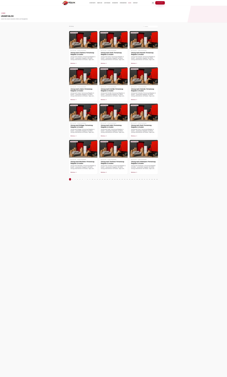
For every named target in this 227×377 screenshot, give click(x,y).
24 (127, 179)
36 (156, 179)
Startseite (92, 2)
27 (134, 179)
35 (154, 179)
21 (119, 179)
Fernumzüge (123, 2)
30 (142, 179)
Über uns (99, 2)
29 (139, 179)
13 (99, 179)
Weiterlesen (73, 63)
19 (114, 179)
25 (129, 179)
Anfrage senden (160, 2)
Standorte (115, 2)
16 (107, 179)
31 (144, 179)
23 (124, 179)
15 (104, 179)
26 (132, 179)
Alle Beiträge (71, 26)
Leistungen (107, 2)
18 (112, 179)
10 (92, 179)
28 (137, 179)
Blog (129, 2)
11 (94, 179)
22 (122, 179)
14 (102, 179)
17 (109, 179)
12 (97, 179)
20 (117, 179)
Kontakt (135, 2)
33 (149, 179)
